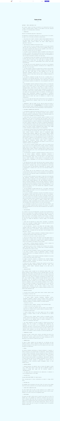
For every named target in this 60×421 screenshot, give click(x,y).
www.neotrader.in (39, 104)
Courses (42, 1)
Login (47, 1)
